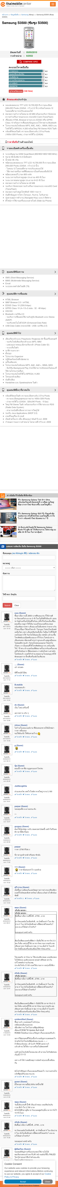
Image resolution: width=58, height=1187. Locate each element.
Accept (23, 1181)
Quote (35, 659)
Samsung (24, 14)
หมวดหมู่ (6, 563)
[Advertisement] (29, 236)
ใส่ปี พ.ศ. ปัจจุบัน (10, 594)
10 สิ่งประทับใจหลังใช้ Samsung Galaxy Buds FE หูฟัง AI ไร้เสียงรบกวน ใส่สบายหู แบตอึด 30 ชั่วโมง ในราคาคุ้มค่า (37, 529)
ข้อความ (6, 573)
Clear (16, 605)
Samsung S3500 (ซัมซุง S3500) (25, 22)
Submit (7, 605)
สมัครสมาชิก (34, 553)
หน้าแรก (5, 14)
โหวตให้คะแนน (16, 91)
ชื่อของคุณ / (21, 553)
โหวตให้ (19, 659)
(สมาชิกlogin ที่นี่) (19, 553)
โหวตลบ (27, 659)
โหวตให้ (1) (20, 898)
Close (47, 1181)
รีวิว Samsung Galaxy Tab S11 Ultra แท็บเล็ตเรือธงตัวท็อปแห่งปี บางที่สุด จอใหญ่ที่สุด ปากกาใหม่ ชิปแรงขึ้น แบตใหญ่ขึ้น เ (36, 502)
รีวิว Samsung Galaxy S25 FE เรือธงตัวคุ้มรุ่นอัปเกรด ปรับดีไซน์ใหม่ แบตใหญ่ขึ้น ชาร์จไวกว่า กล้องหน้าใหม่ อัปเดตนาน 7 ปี (36, 516)
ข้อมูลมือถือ (15, 14)
